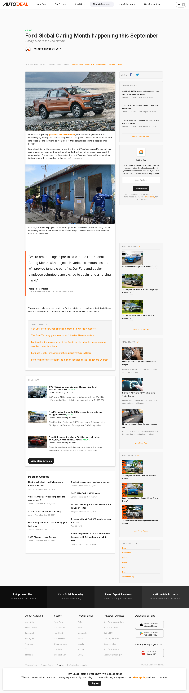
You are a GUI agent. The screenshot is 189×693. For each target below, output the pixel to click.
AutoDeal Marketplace (114, 622)
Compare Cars (60, 644)
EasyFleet (58, 633)
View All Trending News (141, 136)
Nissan (81, 649)
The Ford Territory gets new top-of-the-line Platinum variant (62, 335)
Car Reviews (59, 638)
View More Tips (141, 443)
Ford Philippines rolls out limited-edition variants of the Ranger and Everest (69, 359)
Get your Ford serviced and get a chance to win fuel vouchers (63, 328)
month (124, 567)
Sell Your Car (60, 655)
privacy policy (139, 677)
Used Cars (80, 4)
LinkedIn (29, 655)
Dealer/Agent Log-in (113, 655)
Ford (124, 548)
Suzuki (81, 644)
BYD (80, 622)
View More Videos (141, 531)
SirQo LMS (108, 633)
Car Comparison (152, 4)
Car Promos (61, 4)
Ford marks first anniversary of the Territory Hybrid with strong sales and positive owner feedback (69, 344)
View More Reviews (141, 329)
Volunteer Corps (128, 577)
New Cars (42, 4)
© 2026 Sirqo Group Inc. (152, 665)
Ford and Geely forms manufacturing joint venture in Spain (61, 353)
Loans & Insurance (127, 4)
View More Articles (41, 461)
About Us (29, 622)
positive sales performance (62, 134)
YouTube (29, 644)
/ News (28, 30)
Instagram (29, 638)
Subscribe (141, 188)
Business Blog (110, 644)
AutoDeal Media (111, 628)
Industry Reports (111, 638)
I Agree (95, 683)
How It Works (31, 628)
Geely (80, 655)
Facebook (29, 633)
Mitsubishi (82, 633)
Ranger (125, 572)
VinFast (81, 638)
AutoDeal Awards (111, 649)
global (124, 557)
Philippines (126, 553)
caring (124, 562)
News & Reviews (101, 4)
